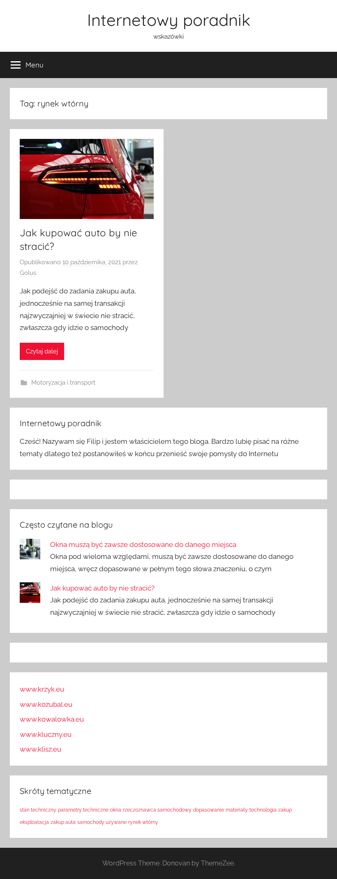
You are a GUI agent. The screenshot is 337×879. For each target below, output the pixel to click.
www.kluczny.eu (46, 734)
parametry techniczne (83, 810)
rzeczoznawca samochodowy (157, 810)
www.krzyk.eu (42, 689)
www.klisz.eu (40, 749)
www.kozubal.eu (46, 704)
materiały (237, 810)
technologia (263, 810)
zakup (285, 810)
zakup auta (63, 822)
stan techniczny (38, 810)
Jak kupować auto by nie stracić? (102, 588)
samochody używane (102, 822)
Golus (28, 273)
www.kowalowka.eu (52, 719)
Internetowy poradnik (168, 19)
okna (115, 810)
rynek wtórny (143, 822)
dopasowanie (208, 810)
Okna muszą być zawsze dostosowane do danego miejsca (143, 544)
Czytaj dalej (42, 351)
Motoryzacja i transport (63, 382)
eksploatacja (34, 822)
